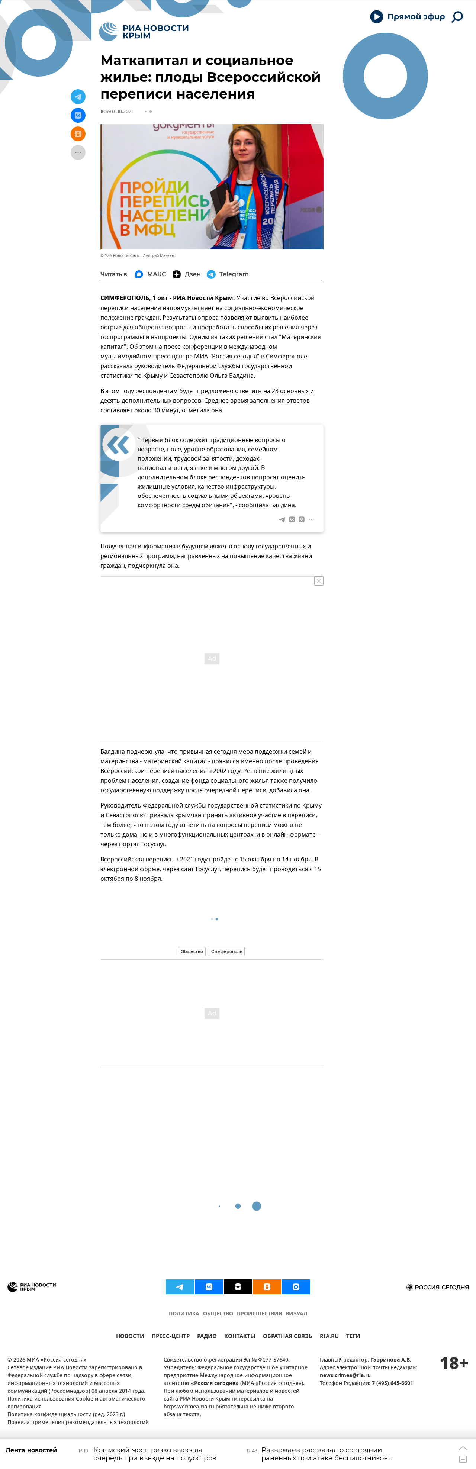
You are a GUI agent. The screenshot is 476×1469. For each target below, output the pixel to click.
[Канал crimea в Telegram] (180, 1286)
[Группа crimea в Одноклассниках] (267, 1286)
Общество (192, 951)
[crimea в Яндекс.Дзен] (238, 1286)
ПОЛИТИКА (184, 1314)
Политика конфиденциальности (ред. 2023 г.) (66, 1415)
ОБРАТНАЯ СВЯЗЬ (287, 1337)
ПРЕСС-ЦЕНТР (171, 1337)
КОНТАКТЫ (239, 1337)
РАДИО (207, 1337)
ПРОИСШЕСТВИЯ (259, 1314)
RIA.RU (329, 1337)
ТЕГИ (353, 1337)
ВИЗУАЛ (296, 1314)
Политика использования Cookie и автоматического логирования (76, 1403)
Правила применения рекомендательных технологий (78, 1422)
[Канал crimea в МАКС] (296, 1286)
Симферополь (226, 951)
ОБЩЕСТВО (218, 1314)
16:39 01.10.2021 (116, 111)
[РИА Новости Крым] (143, 32)
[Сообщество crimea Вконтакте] (209, 1286)
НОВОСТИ (130, 1337)
